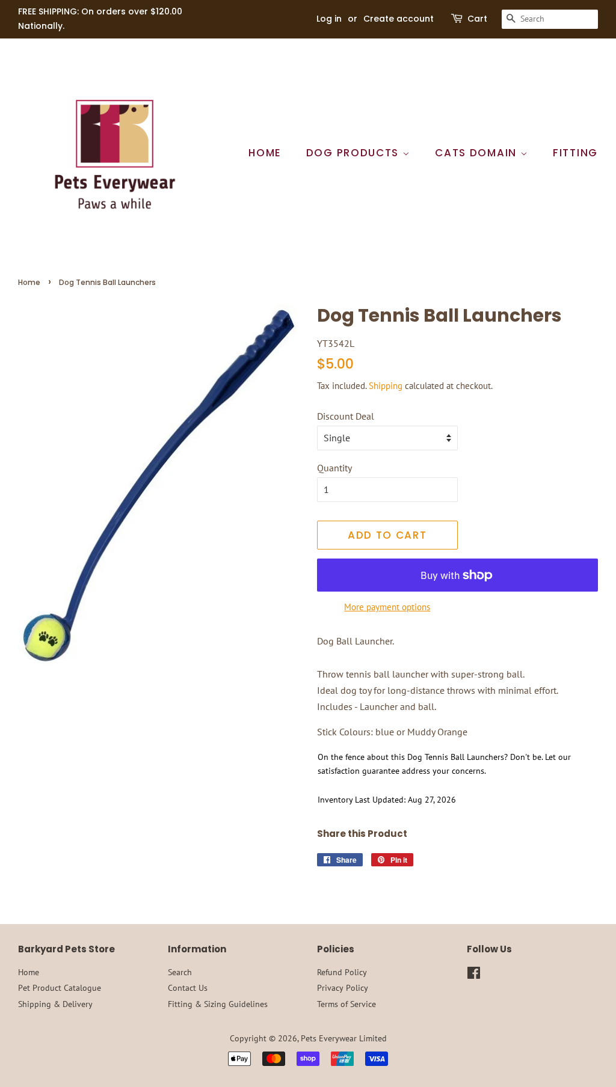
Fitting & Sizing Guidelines (218, 1004)
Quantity (334, 468)
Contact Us (188, 987)
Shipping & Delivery (55, 1004)
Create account (398, 19)
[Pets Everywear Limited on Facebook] (474, 975)
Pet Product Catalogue (59, 987)
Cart (477, 19)
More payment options (387, 607)
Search (180, 972)
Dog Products (354, 152)
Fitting (575, 152)
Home (265, 152)
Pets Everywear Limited (344, 1038)
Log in (329, 19)
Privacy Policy (342, 987)
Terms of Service (346, 1004)
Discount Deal (345, 416)
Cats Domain (477, 152)
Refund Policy (342, 972)
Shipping (385, 385)
